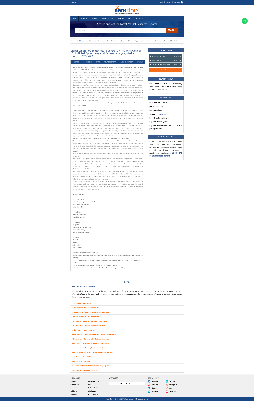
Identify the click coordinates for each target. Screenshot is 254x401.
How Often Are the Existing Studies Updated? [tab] (87, 348)
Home (74, 18)
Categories (94, 18)
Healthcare (80, 41)
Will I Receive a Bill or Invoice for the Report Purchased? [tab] (91, 339)
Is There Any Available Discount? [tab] (83, 330)
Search (172, 30)
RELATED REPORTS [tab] (110, 62)
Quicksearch (93, 394)
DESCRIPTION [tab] (77, 62)
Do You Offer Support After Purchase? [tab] (85, 370)
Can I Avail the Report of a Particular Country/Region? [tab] (90, 366)
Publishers (74, 391)
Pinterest (154, 385)
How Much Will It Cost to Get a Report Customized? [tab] (89, 321)
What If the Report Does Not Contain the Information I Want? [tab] (93, 352)
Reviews (73, 394)
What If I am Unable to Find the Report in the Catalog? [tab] (90, 343)
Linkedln (154, 388)
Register (168, 2)
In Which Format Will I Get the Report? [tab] (85, 308)
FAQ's (130, 18)
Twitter (172, 381)
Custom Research (108, 18)
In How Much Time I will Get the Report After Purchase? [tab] (91, 312)
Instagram (173, 385)
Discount (121, 18)
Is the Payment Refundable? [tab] (81, 357)
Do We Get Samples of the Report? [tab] (84, 286)
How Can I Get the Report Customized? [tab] (85, 317)
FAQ (89, 385)
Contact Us (139, 18)
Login (161, 2)
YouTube (172, 391)
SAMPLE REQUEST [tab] (127, 62)
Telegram (154, 391)
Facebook (155, 381)
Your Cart (177, 2)
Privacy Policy (93, 381)
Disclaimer (92, 391)
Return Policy (93, 388)
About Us (84, 18)
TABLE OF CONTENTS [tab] (93, 62)
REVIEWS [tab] (140, 62)
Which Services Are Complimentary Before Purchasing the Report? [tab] (94, 334)
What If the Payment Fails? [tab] (81, 361)
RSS (170, 388)
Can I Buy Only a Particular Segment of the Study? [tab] (89, 326)
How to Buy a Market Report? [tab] (82, 303)
